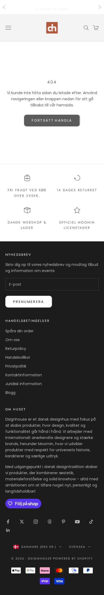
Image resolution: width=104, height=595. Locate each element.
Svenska (77, 547)
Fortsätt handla (52, 120)
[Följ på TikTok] (91, 521)
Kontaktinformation (23, 375)
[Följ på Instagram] (35, 521)
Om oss (12, 339)
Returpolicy (15, 348)
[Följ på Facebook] (8, 521)
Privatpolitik (15, 366)
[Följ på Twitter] (22, 521)
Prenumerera (28, 301)
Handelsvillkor (17, 357)
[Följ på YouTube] (77, 521)
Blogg (10, 392)
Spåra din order (19, 331)
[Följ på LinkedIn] (8, 530)
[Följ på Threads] (49, 521)
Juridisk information (23, 383)
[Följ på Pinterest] (63, 521)
